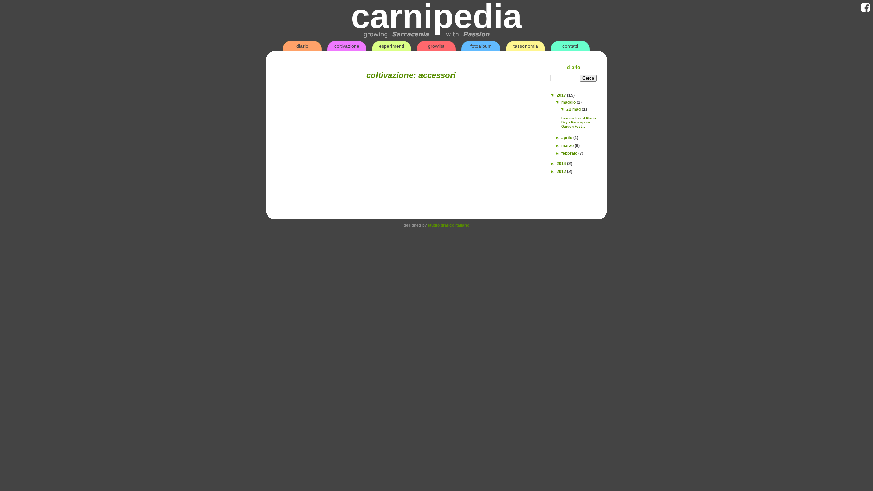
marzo (568, 145)
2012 (562, 171)
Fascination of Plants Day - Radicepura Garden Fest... (578, 122)
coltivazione (346, 46)
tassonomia (525, 46)
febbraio (569, 153)
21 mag (574, 109)
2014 (562, 163)
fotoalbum (481, 46)
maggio (569, 102)
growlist (436, 46)
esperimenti (391, 46)
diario (302, 46)
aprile (567, 137)
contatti (570, 46)
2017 (562, 95)
